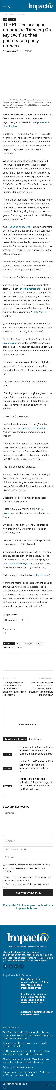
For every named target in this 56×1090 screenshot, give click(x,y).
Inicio (5, 14)
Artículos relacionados (15, 739)
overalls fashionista (30, 288)
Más (12, 14)
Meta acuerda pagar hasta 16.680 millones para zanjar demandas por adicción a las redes (26, 1061)
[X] (13, 58)
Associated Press (14, 51)
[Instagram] (10, 966)
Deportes (21, 14)
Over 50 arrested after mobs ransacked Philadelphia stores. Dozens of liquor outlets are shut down (41, 688)
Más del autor (35, 739)
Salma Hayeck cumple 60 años (18, 1067)
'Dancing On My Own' (25, 644)
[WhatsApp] (27, 58)
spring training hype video (32, 428)
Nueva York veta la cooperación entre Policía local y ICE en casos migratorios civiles (35, 983)
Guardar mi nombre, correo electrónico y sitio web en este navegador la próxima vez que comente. (26, 868)
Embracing (8, 647)
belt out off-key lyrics (18, 563)
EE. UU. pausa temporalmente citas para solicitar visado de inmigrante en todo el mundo (26, 1052)
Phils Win (38, 311)
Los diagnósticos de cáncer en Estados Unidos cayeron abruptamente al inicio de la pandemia (15, 688)
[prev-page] (5, 796)
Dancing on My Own (20, 226)
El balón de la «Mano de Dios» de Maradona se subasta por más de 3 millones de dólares (36, 750)
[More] (40, 58)
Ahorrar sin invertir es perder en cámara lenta (37, 1013)
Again (40, 644)
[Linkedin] (33, 58)
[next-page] (9, 796)
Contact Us (48, 1086)
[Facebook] (6, 58)
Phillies (19, 647)
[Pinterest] (20, 58)
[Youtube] (21, 966)
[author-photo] (28, 720)
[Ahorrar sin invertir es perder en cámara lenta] (10, 1013)
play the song (42, 575)
